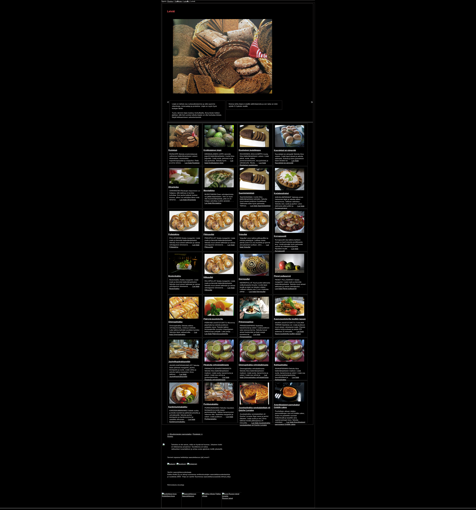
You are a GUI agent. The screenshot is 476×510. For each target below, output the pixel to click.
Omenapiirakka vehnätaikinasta (253, 365)
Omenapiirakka (175, 322)
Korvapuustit (280, 236)
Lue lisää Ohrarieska (188, 200)
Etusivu (170, 1)
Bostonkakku (174, 276)
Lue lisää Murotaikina (213, 203)
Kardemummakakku (177, 407)
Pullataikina (173, 234)
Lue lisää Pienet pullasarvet (286, 289)
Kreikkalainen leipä (212, 150)
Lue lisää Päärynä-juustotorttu (216, 334)
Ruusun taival (227, 498)
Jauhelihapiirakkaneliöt (179, 361)
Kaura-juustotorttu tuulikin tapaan (290, 319)
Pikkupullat (209, 234)
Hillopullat (208, 277)
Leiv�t (186, 1)
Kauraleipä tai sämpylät (285, 150)
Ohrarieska (173, 187)
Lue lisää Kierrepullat (257, 292)
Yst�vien (178, 1)
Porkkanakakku (211, 404)
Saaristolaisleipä (246, 193)
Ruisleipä (172, 150)
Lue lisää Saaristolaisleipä (260, 206)
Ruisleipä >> (198, 434)
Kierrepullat (244, 279)
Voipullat (243, 234)
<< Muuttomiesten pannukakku (179, 434)
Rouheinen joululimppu (250, 150)
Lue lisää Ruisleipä (192, 163)
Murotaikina (209, 190)
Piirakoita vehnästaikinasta (216, 365)
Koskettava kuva (168, 496)
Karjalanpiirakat (281, 193)
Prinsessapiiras (246, 322)
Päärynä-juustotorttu (213, 319)
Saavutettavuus (188, 496)
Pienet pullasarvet (282, 276)
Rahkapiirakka (280, 365)
